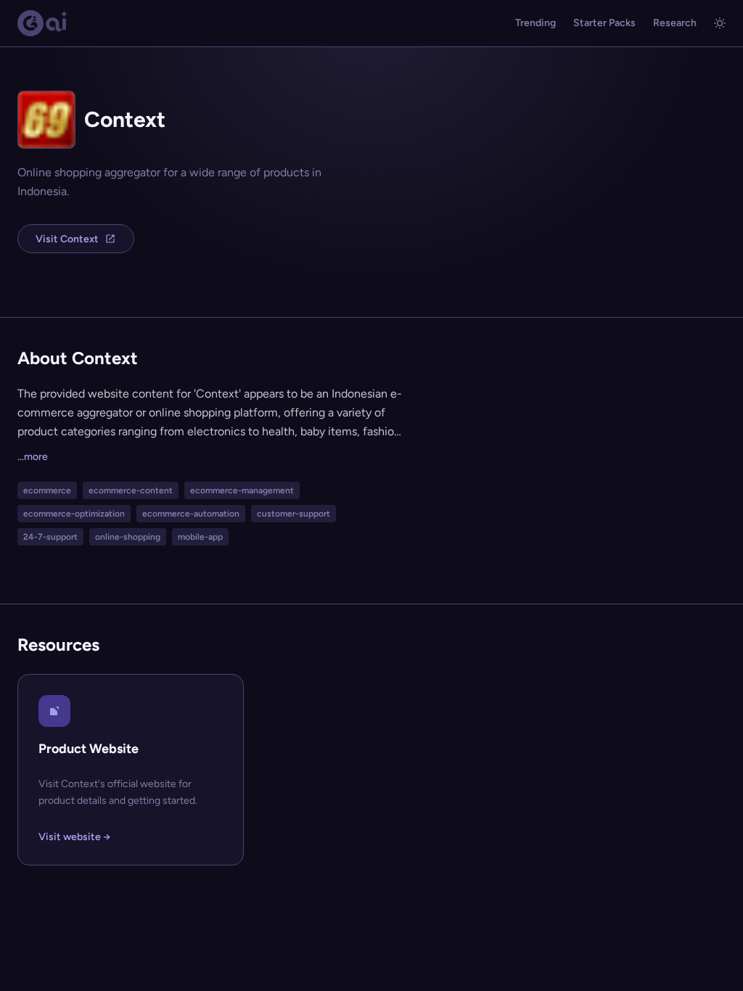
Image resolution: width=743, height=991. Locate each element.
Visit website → (74, 837)
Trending (535, 23)
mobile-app (200, 537)
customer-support (293, 514)
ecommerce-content (131, 490)
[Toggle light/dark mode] (720, 23)
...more (32, 457)
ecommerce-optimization (74, 514)
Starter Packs (604, 23)
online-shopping (127, 537)
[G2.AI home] (42, 23)
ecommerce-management (242, 490)
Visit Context (67, 239)
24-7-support (50, 537)
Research (675, 23)
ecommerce (47, 490)
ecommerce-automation (190, 514)
